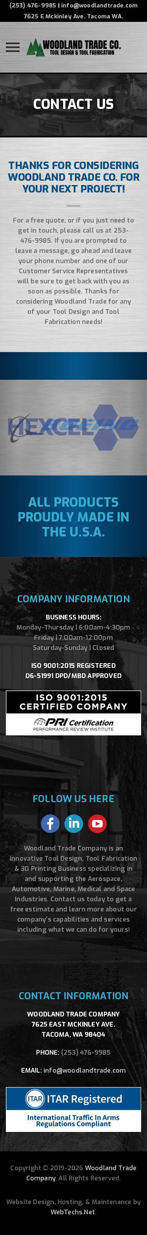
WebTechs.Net (73, 1212)
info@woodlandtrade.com (99, 5)
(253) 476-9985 (32, 5)
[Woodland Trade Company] (73, 47)
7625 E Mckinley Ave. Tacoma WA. (73, 16)
